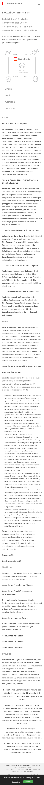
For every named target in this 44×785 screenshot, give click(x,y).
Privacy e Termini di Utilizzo (23, 767)
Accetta (28, 782)
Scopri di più (16, 782)
